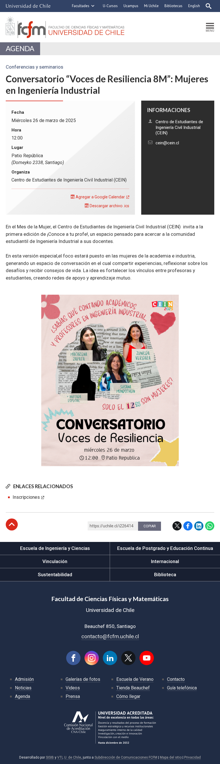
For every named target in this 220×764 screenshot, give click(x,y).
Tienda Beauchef (133, 688)
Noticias (23, 688)
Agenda (20, 48)
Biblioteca (165, 574)
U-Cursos (110, 5)
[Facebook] (73, 658)
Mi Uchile (151, 5)
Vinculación (54, 561)
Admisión (24, 679)
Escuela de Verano (135, 679)
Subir (12, 524)
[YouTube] (147, 658)
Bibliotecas (173, 5)
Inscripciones (26, 497)
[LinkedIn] (110, 658)
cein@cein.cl (167, 142)
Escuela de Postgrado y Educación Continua (165, 548)
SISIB (50, 757)
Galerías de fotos (83, 679)
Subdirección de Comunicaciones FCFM (126, 757)
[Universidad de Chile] (28, 6)
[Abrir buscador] (208, 6)
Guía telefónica (182, 688)
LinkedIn (198, 525)
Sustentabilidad (55, 574)
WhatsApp (209, 525)
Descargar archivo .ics (109, 206)
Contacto (176, 679)
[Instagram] (92, 658)
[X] (128, 658)
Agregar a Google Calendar (100, 197)
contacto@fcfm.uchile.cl (110, 636)
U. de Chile (72, 757)
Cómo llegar (128, 696)
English (194, 5)
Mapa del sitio (171, 757)
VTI (59, 757)
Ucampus (130, 5)
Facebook (187, 525)
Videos (73, 688)
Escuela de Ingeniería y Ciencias (55, 548)
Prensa (73, 696)
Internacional (165, 561)
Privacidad (192, 757)
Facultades (80, 5)
